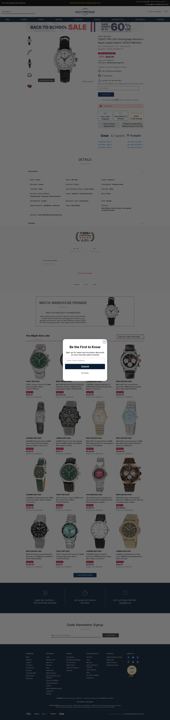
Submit (85, 366)
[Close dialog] (104, 341)
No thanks (85, 373)
